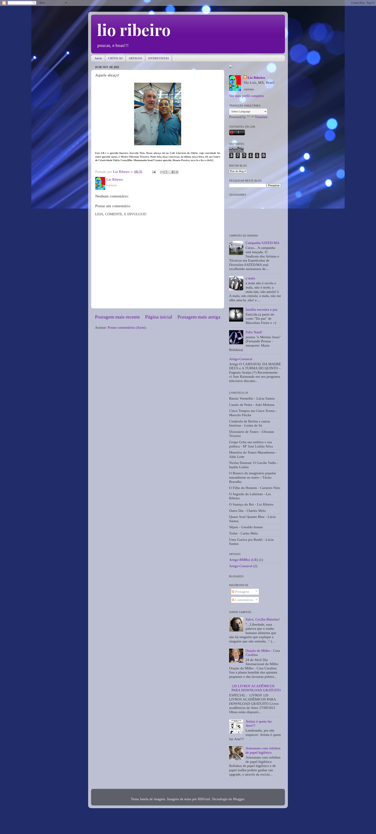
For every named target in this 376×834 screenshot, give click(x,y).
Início (98, 58)
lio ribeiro (134, 29)
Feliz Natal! (254, 332)
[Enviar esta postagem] (153, 172)
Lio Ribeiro (256, 78)
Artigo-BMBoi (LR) (243, 560)
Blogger (238, 799)
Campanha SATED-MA (262, 243)
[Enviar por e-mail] (162, 172)
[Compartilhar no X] (169, 172)
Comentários (243, 600)
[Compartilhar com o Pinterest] (177, 172)
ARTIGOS (135, 58)
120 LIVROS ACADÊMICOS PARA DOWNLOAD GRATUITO (256, 688)
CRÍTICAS (115, 58)
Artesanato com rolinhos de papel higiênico (263, 750)
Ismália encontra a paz (261, 309)
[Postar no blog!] (166, 172)
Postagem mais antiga (198, 316)
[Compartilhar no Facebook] (173, 172)
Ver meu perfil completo (246, 96)
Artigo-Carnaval (240, 359)
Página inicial (158, 316)
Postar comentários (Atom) (127, 327)
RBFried (204, 799)
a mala (250, 278)
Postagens (241, 592)
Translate (261, 117)
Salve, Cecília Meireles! (263, 619)
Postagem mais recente (117, 316)
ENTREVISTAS (158, 58)
